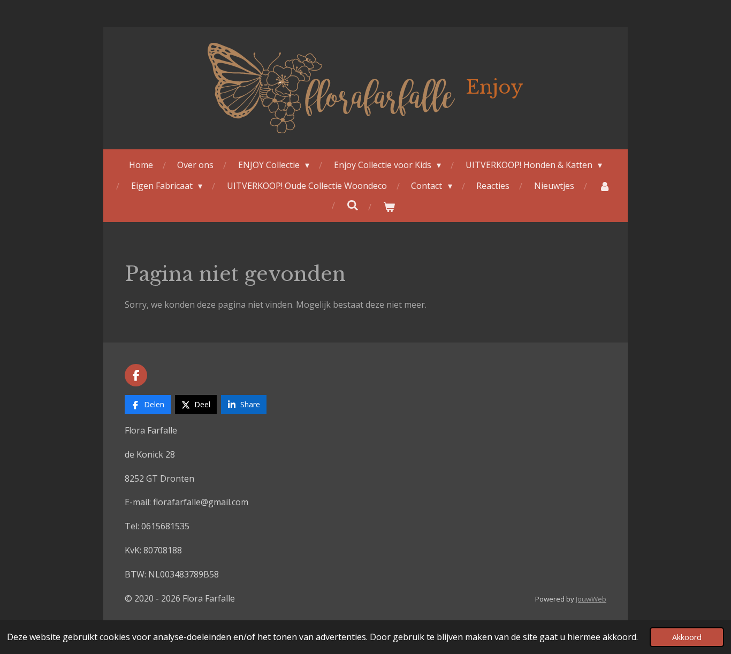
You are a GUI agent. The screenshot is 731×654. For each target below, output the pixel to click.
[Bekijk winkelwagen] (389, 206)
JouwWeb (591, 599)
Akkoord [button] (687, 637)
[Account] (604, 186)
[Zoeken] (353, 205)
